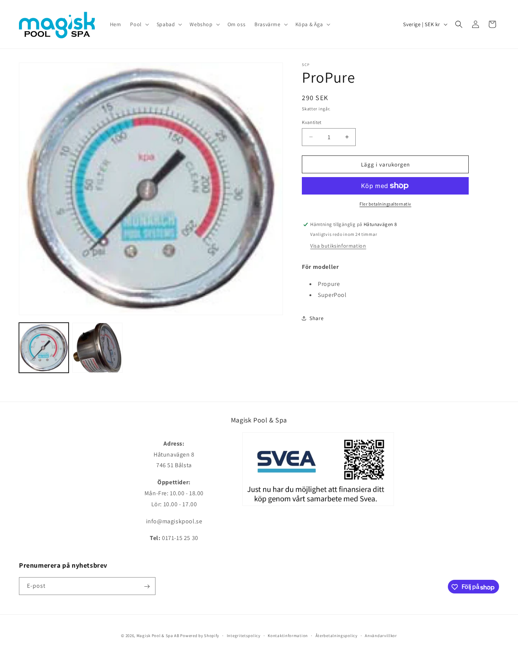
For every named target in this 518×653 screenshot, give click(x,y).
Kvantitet (312, 122)
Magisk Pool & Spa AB (158, 635)
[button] (139, 24)
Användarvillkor (381, 635)
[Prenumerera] (146, 586)
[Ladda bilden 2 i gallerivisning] (97, 347)
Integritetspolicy (244, 635)
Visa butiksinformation (338, 245)
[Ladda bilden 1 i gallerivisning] (44, 347)
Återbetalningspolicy (337, 635)
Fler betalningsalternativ (385, 204)
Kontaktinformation (288, 635)
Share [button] (316, 318)
